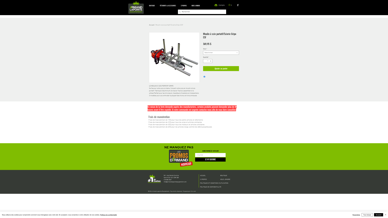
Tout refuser (367, 215)
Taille (205, 49)
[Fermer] (385, 214)
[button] (152, 5)
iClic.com (193, 191)
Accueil (151, 25)
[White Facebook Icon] (237, 5)
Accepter (378, 215)
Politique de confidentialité (108, 215)
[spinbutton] (208, 61)
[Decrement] (204, 61)
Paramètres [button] (356, 215)
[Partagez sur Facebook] (204, 76)
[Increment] (211, 61)
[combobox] (221, 53)
